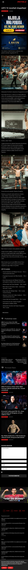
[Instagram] (12, 511)
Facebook (7, 510)
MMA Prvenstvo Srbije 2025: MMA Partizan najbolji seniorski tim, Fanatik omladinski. (10, 323)
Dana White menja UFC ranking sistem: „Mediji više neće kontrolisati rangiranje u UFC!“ (11, 337)
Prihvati (4, 567)
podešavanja (4, 565)
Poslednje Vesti (5, 392)
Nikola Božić (5, 312)
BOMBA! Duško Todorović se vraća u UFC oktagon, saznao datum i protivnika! (7, 361)
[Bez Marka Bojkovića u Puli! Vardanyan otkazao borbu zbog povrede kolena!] (24, 344)
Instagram (16, 510)
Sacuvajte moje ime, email (10, 472)
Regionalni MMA (5, 11)
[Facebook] (4, 511)
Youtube (23, 510)
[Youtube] (20, 511)
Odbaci (10, 567)
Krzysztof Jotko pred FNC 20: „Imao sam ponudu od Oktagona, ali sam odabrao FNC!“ (10, 330)
